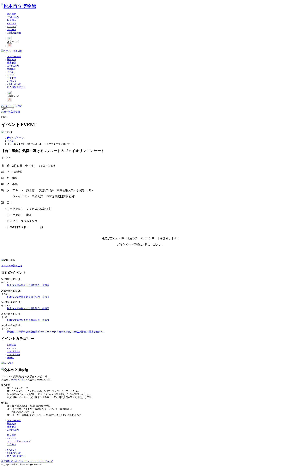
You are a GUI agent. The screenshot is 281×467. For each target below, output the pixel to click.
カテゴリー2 (13, 354)
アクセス (11, 29)
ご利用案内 (13, 17)
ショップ (11, 26)
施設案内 (11, 14)
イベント (11, 23)
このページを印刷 (13, 51)
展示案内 (11, 20)
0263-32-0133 (18, 379)
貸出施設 (11, 62)
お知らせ (11, 81)
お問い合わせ (14, 32)
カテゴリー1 (13, 351)
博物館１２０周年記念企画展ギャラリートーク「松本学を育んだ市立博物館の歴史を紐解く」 (56, 331)
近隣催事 (11, 345)
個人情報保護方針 (16, 87)
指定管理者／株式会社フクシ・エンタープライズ (27, 461)
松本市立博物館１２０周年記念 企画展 (28, 285)
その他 (10, 357)
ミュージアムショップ (18, 441)
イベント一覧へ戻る (11, 265)
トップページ (14, 56)
